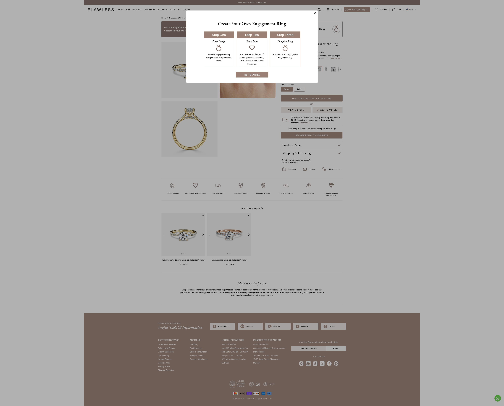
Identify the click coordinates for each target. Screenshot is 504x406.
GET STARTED (252, 74)
